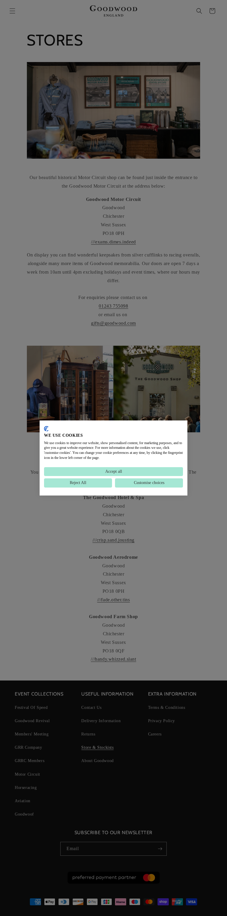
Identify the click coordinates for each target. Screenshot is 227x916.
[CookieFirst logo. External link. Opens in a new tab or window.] (46, 428)
